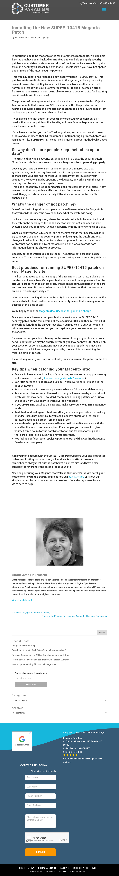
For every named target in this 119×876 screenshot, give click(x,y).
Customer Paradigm (95, 732)
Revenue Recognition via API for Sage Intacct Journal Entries (41, 655)
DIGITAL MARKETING (47, 868)
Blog (46, 37)
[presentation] (47, 838)
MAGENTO (64, 868)
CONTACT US (36, 872)
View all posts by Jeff (22, 600)
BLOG (94, 868)
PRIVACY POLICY (77, 872)
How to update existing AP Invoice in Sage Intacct (35, 664)
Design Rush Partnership (23, 645)
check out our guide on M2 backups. (64, 378)
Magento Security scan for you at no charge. (65, 310)
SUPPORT (50, 872)
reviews (67, 762)
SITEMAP (62, 872)
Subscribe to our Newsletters (31, 673)
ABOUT (31, 868)
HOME (22, 868)
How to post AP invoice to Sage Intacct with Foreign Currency (40, 660)
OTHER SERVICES (80, 868)
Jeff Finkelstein (22, 37)
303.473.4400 (107, 3)
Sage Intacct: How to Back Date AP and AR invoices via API (39, 650)
